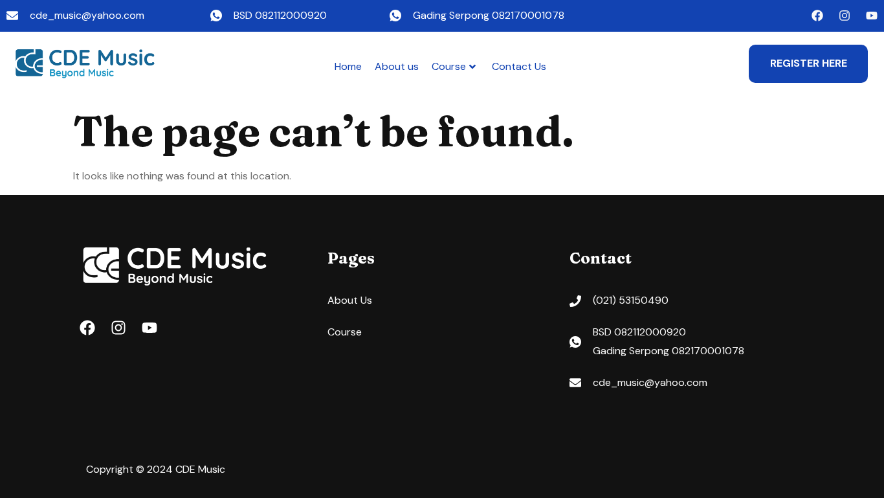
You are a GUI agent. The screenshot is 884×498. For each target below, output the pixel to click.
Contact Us (519, 66)
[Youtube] (872, 15)
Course (449, 66)
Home (348, 66)
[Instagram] (844, 15)
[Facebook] (817, 15)
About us (397, 66)
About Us (349, 300)
